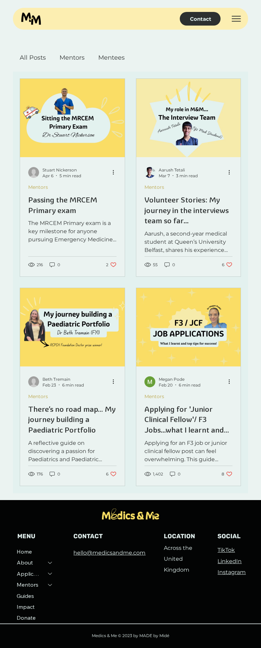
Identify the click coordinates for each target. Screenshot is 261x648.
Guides (25, 595)
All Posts (33, 57)
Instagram (232, 572)
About (25, 562)
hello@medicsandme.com (109, 552)
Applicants (29, 573)
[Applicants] (50, 573)
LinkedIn (230, 561)
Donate (26, 617)
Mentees (111, 57)
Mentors (72, 57)
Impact (26, 606)
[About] (50, 562)
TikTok (226, 550)
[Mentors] (50, 584)
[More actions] (115, 172)
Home (24, 551)
